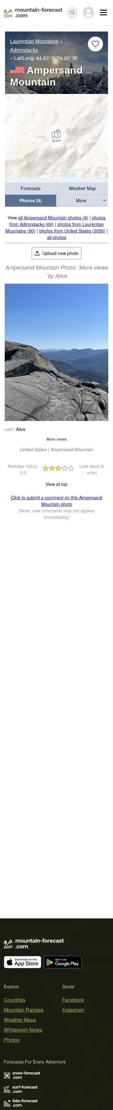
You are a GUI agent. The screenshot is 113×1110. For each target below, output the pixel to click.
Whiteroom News (23, 1029)
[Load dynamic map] (56, 136)
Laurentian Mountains (34, 41)
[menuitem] (30, 189)
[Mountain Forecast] (33, 12)
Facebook (73, 999)
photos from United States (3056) (72, 230)
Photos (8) (30, 200)
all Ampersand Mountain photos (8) (53, 217)
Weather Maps (20, 1019)
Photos (11, 1039)
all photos (56, 237)
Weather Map (82, 188)
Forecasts (30, 188)
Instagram (73, 1009)
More (81, 200)
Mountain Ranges (23, 1009)
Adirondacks (24, 50)
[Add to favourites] (95, 44)
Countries (14, 999)
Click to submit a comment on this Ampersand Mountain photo (56, 500)
